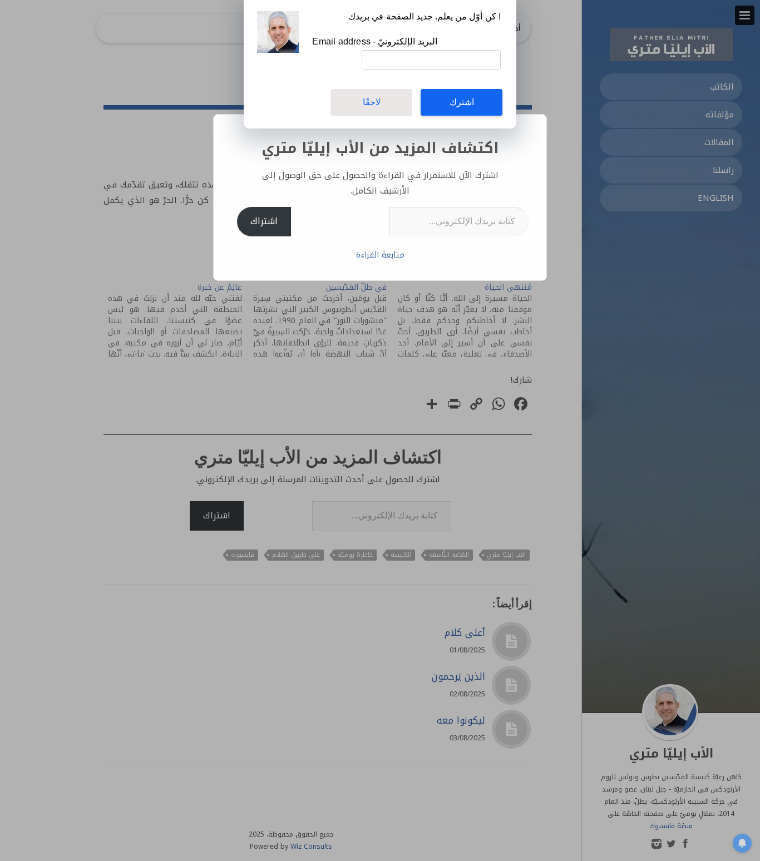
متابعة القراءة (380, 255)
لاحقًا (372, 102)
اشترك (462, 102)
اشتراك (264, 221)
